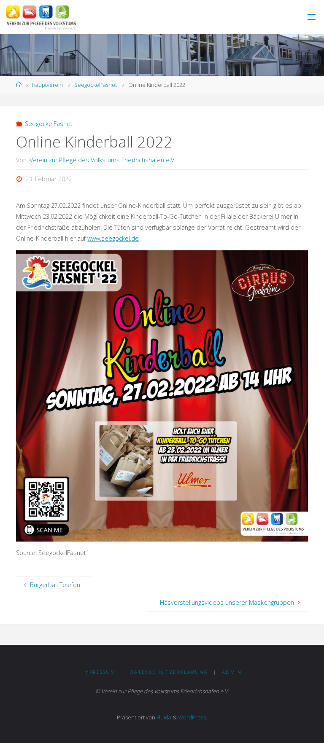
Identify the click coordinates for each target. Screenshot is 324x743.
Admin (232, 672)
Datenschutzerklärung (169, 672)
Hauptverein (47, 85)
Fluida (163, 717)
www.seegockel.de (113, 238)
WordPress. (192, 717)
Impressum (99, 672)
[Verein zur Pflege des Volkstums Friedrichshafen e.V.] (41, 17)
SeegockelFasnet (95, 85)
